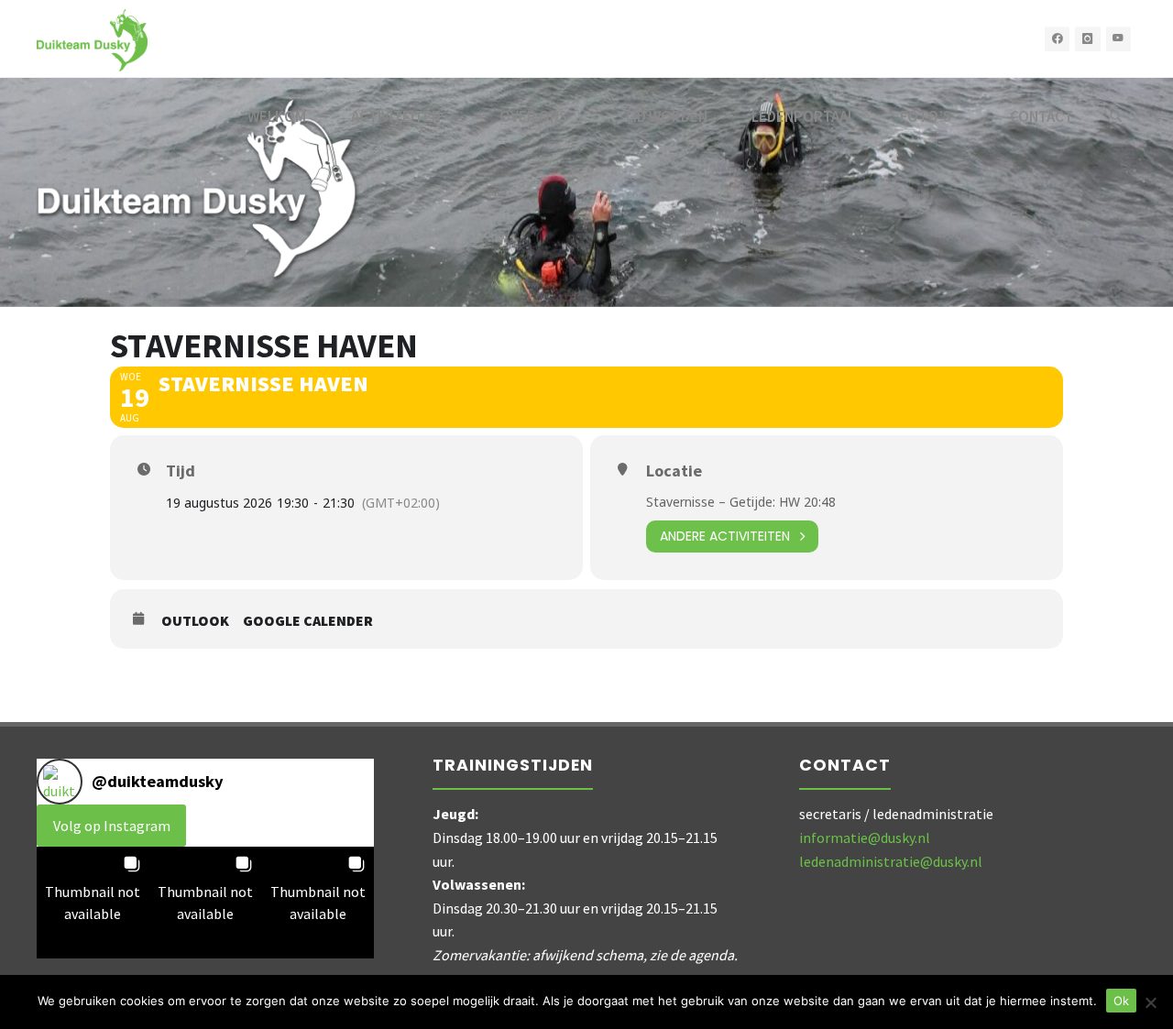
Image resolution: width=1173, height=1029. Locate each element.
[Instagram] (1088, 39)
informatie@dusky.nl (864, 837)
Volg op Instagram (111, 825)
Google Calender (308, 620)
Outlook (195, 620)
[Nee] (1150, 1002)
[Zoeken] (1116, 117)
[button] (93, 903)
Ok (1121, 1000)
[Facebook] (1057, 39)
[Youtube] (1119, 39)
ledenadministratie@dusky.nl (890, 861)
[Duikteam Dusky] (92, 38)
